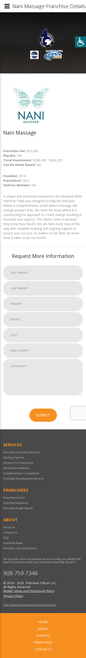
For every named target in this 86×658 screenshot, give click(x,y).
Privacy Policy (13, 596)
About (43, 629)
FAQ (6, 538)
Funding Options (13, 457)
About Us (9, 527)
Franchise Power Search (18, 508)
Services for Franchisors (18, 463)
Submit (43, 415)
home (43, 622)
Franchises (43, 642)
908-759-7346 (20, 573)
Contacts (43, 649)
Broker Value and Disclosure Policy (28, 591)
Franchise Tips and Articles (20, 548)
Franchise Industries (15, 503)
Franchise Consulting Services (21, 452)
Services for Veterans (16, 468)
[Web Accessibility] (80, 41)
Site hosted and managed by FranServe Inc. (29, 605)
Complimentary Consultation (21, 473)
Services (43, 635)
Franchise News (13, 543)
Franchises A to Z (14, 498)
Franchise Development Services (23, 478)
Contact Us (10, 532)
